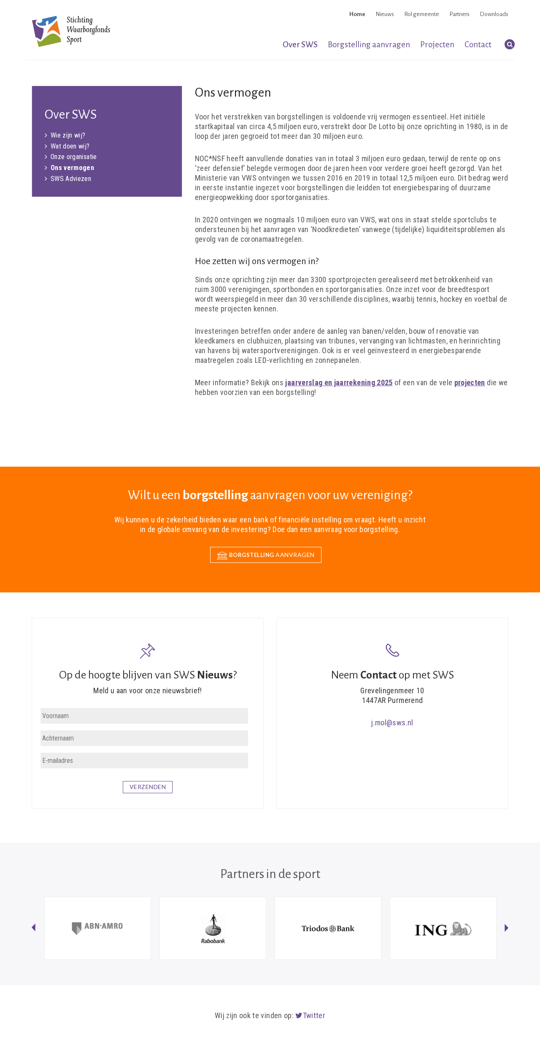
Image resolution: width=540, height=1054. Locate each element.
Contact (477, 44)
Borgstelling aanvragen (369, 44)
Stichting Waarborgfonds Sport (71, 31)
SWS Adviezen (71, 179)
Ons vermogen (72, 168)
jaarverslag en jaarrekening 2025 (338, 382)
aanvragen (272, 554)
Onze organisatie (74, 157)
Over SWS (300, 44)
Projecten (437, 44)
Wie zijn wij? (68, 135)
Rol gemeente (421, 14)
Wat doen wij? (70, 146)
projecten (469, 382)
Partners (459, 14)
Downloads (494, 14)
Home (357, 14)
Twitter (314, 1015)
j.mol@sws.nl (392, 722)
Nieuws (384, 14)
